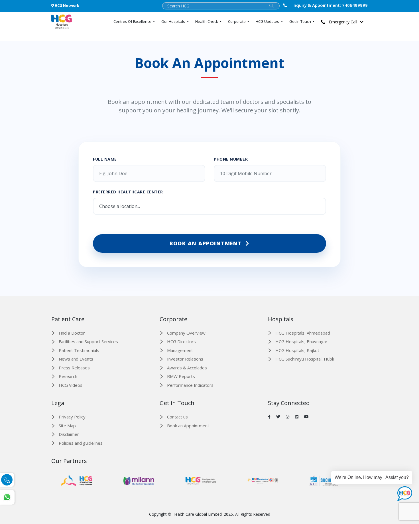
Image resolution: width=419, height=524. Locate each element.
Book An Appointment (206, 243)
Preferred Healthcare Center (128, 192)
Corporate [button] (237, 21)
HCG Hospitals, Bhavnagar (301, 341)
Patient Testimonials (79, 350)
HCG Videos (70, 385)
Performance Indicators (190, 385)
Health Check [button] (207, 21)
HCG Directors (181, 341)
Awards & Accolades (187, 368)
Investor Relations (185, 359)
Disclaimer (69, 434)
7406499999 (330, 5)
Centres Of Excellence (132, 21)
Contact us (177, 417)
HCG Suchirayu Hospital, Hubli (304, 359)
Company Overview (186, 333)
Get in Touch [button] (300, 21)
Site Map (67, 425)
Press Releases (74, 368)
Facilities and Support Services (88, 341)
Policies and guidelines (81, 443)
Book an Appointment (188, 425)
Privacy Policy (72, 417)
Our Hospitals (173, 21)
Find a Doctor (72, 333)
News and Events (76, 359)
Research (68, 376)
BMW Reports (181, 376)
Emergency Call (342, 22)
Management (180, 350)
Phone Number (231, 159)
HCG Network (66, 5)
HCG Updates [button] (268, 21)
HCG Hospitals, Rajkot (297, 350)
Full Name (105, 159)
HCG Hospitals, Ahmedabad (302, 333)
